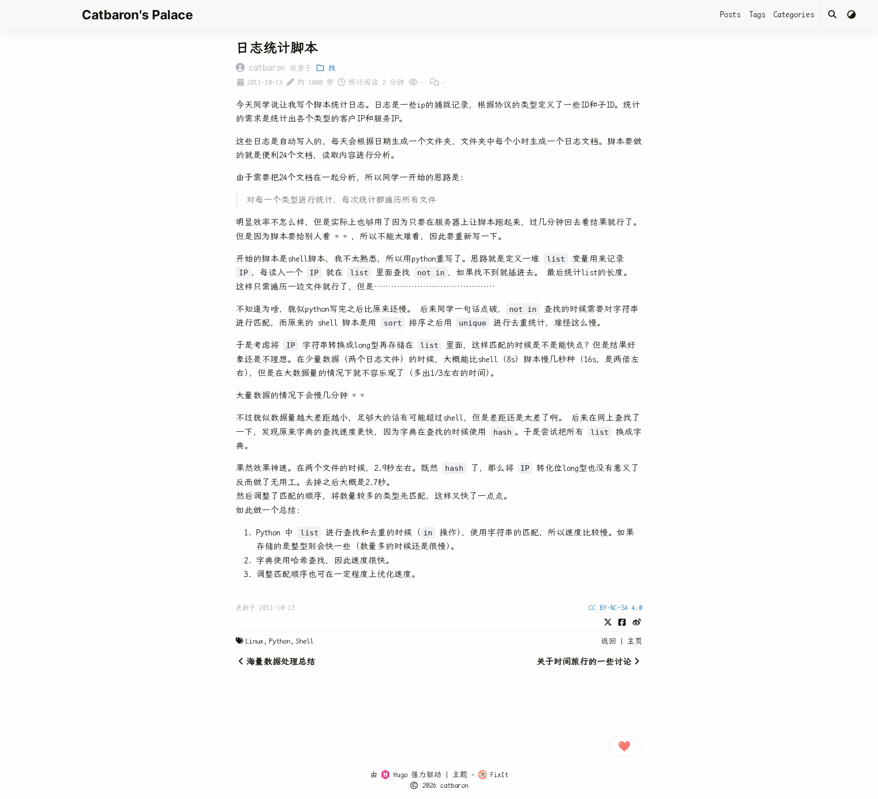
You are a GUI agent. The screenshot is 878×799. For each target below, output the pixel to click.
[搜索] (832, 14)
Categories (793, 14)
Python (279, 641)
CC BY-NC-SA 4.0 (615, 608)
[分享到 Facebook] (622, 621)
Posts (730, 14)
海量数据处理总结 (281, 661)
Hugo (398, 774)
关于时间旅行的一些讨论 (584, 661)
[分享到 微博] (637, 621)
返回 (608, 641)
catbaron (454, 785)
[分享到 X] (608, 621)
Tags (757, 14)
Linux (254, 641)
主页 (634, 641)
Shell (304, 641)
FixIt (497, 774)
